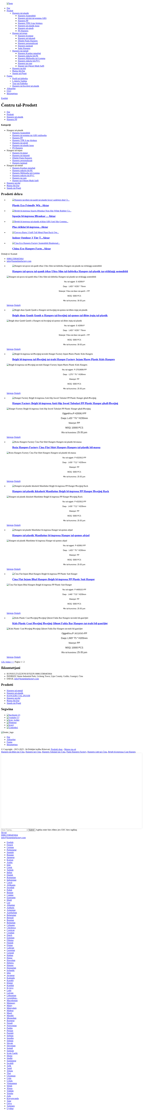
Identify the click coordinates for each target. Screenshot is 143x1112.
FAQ (9, 91)
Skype (4, 832)
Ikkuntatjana (12, 93)
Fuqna (9, 76)
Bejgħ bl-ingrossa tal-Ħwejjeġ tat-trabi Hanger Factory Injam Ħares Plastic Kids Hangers (63, 359)
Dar (8, 8)
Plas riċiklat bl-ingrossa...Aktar (30, 227)
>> (13, 662)
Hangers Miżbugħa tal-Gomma (31, 58)
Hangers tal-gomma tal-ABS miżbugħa (29, 135)
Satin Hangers (24, 48)
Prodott (10, 10)
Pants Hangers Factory (76, 752)
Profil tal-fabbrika (20, 78)
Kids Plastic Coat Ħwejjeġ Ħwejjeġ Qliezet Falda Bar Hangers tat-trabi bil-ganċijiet (60, 623)
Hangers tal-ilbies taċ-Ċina (12, 752)
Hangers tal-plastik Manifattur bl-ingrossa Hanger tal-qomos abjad (51, 535)
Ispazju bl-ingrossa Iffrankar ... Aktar (34, 216)
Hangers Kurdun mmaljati (29, 53)
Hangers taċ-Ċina (33, 752)
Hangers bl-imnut (25, 36)
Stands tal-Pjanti (19, 73)
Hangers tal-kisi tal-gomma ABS (32, 18)
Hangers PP (23, 21)
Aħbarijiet (11, 88)
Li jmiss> (7, 662)
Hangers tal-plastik (20, 13)
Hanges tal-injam (19, 33)
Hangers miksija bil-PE (28, 56)
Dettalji (17, 305)
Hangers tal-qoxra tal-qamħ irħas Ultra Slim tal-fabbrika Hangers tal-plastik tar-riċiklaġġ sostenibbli (70, 271)
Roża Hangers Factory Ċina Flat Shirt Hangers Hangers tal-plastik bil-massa (56, 447)
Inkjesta (10, 305)
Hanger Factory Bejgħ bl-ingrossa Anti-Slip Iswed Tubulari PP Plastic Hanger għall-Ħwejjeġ (65, 403)
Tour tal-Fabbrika (20, 83)
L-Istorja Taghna (19, 81)
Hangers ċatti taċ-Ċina (97, 752)
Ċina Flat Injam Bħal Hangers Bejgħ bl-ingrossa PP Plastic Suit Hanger (53, 579)
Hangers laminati (25, 46)
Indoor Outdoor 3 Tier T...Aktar (31, 237)
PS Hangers (23, 31)
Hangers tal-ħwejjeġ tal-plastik (25, 86)
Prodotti (10, 114)
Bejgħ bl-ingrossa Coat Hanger (121, 752)
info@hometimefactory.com (26, 679)
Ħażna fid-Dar (18, 71)
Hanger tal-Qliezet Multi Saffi (31, 66)
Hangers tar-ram (25, 63)
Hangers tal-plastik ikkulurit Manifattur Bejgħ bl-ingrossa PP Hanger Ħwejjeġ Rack (60, 491)
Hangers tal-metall (20, 51)
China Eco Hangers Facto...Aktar (31, 248)
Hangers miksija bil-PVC (29, 61)
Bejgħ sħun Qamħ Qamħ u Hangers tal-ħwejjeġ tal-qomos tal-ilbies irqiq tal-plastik (60, 315)
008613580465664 (9, 835)
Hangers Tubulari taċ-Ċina (53, 752)
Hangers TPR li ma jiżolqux (30, 23)
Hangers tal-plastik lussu (28, 26)
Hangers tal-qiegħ (26, 28)
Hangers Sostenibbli (27, 16)
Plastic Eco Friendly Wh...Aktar (30, 205)
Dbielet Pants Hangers (28, 41)
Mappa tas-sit (70, 749)
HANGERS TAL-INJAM (18, 695)
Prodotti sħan (56, 749)
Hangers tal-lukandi (26, 38)
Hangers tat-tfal (19, 68)
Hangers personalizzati (28, 43)
